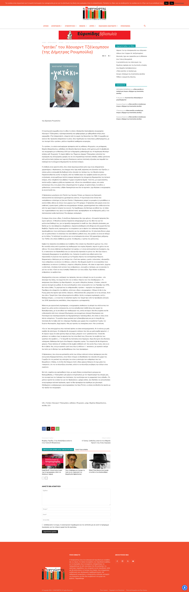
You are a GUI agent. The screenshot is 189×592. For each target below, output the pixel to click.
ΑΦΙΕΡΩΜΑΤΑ (56, 26)
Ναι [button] (166, 3)
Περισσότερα (79, 578)
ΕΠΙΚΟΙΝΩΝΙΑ (125, 26)
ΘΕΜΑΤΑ (82, 26)
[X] (48, 429)
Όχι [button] (172, 3)
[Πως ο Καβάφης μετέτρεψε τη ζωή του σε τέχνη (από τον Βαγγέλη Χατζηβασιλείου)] (76, 461)
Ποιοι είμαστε (104, 590)
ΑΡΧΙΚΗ (46, 26)
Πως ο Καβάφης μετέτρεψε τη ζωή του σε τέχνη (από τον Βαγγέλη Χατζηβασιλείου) (75, 472)
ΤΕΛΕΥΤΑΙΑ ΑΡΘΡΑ (81, 450)
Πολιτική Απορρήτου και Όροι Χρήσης (136, 590)
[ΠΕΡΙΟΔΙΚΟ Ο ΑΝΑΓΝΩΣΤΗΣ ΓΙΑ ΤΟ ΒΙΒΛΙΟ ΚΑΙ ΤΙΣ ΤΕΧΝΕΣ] (94, 13)
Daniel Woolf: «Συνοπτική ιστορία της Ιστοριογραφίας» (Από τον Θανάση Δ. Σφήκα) (52, 472)
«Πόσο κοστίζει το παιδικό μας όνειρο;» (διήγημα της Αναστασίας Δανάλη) (130, 91)
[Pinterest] (53, 429)
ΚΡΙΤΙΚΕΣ (61, 42)
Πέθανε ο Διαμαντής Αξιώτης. (126, 77)
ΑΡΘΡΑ (91, 26)
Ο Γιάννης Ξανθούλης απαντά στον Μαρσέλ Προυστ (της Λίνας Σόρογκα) (96, 442)
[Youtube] (133, 561)
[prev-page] (43, 478)
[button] (144, 26)
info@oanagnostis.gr (85, 582)
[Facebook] (44, 429)
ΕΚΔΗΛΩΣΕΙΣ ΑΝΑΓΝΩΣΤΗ (107, 26)
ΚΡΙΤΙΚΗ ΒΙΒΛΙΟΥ (52, 42)
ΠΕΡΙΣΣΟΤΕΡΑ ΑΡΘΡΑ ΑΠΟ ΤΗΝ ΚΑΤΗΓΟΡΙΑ (58, 450)
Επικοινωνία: (73, 582)
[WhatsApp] (57, 429)
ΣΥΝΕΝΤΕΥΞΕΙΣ (70, 26)
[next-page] (46, 478)
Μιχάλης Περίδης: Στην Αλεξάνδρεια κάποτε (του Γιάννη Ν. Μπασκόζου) (57, 442)
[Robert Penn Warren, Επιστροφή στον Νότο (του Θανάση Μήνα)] (99, 461)
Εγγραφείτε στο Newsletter (117, 590)
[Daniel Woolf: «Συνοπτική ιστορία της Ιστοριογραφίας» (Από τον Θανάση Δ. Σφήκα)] (52, 461)
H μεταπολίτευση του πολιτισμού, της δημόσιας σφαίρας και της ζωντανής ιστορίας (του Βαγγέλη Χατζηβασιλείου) (131, 65)
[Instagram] (122, 561)
